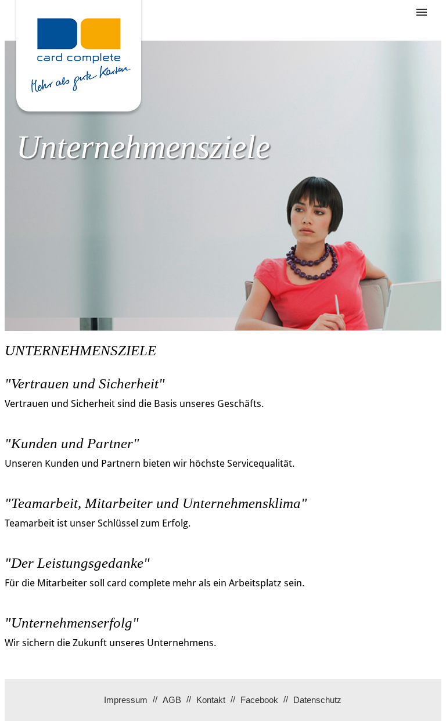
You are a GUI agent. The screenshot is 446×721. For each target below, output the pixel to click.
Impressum (126, 700)
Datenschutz (317, 700)
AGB (172, 700)
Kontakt (210, 700)
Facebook (259, 700)
